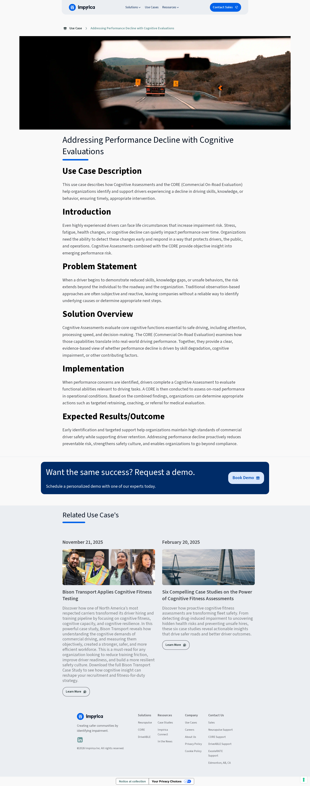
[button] (133, 7)
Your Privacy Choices (167, 781)
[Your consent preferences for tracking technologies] (303, 779)
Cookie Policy (193, 751)
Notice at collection (132, 781)
